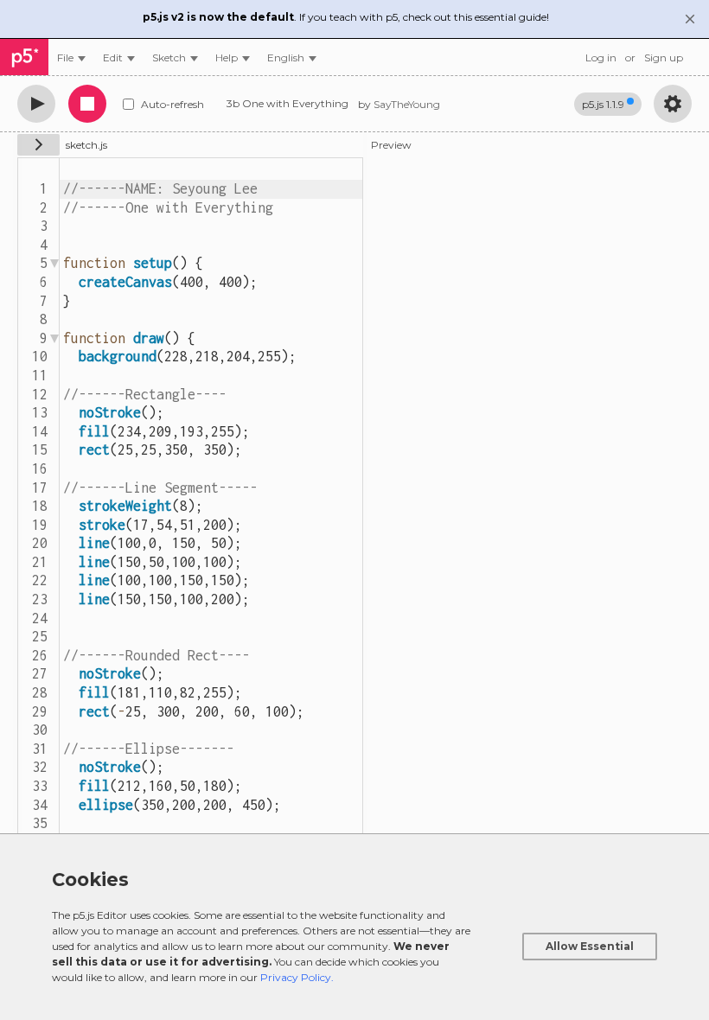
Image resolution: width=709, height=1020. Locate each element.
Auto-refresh (172, 104)
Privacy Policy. (297, 977)
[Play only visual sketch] (36, 104)
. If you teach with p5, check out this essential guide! (346, 16)
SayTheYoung (407, 104)
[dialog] (354, 926)
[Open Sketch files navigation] (38, 145)
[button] (292, 57)
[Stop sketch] (87, 104)
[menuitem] (71, 57)
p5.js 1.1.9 (603, 104)
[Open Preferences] (673, 104)
